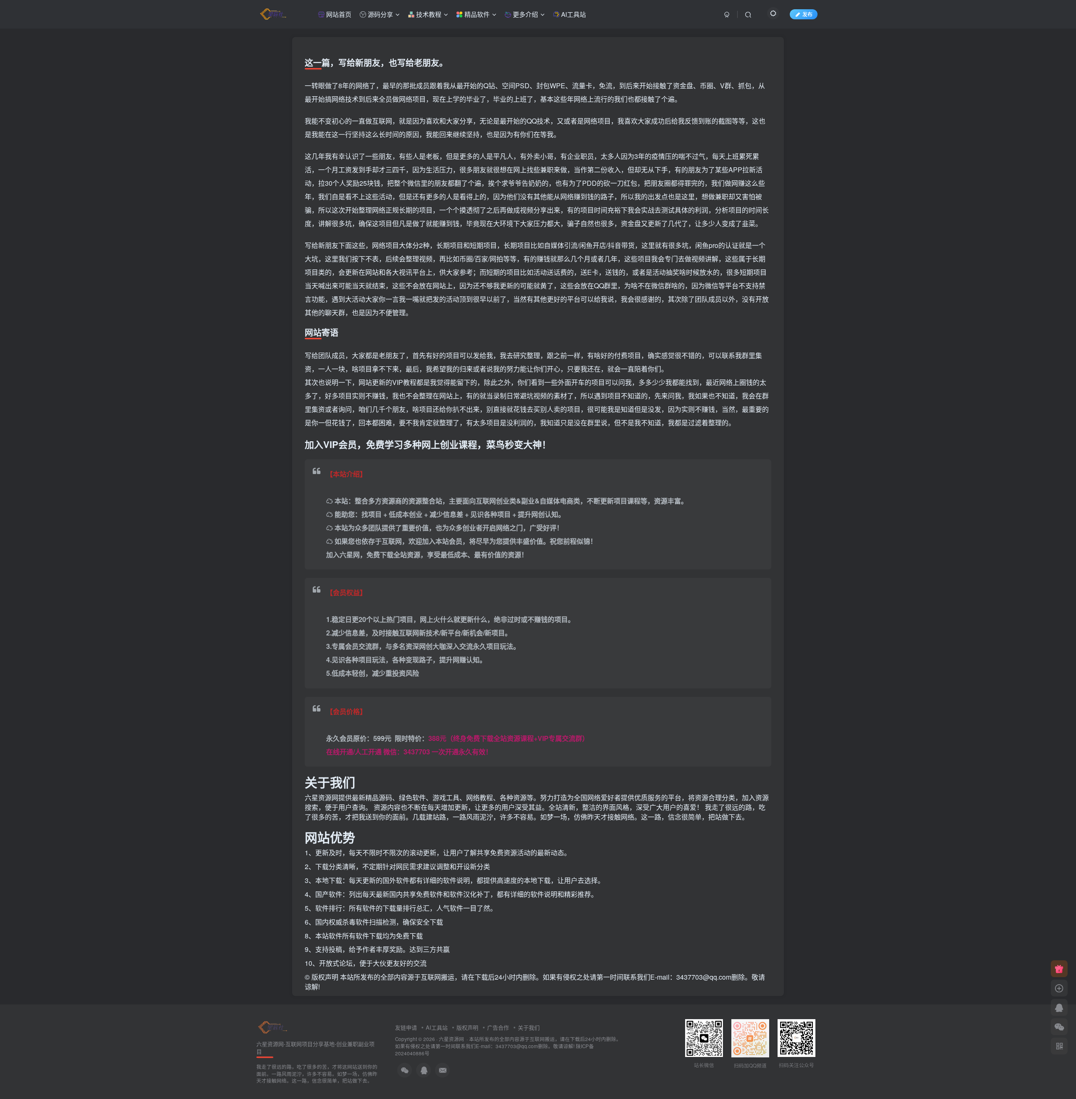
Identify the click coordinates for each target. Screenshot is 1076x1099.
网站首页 (337, 14)
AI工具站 (572, 14)
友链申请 (406, 1027)
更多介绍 (524, 14)
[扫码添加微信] (1059, 1026)
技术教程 (427, 14)
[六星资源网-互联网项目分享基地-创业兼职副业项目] (273, 1026)
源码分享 (379, 14)
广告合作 (498, 1027)
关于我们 (529, 1027)
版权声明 (467, 1027)
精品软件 (476, 14)
